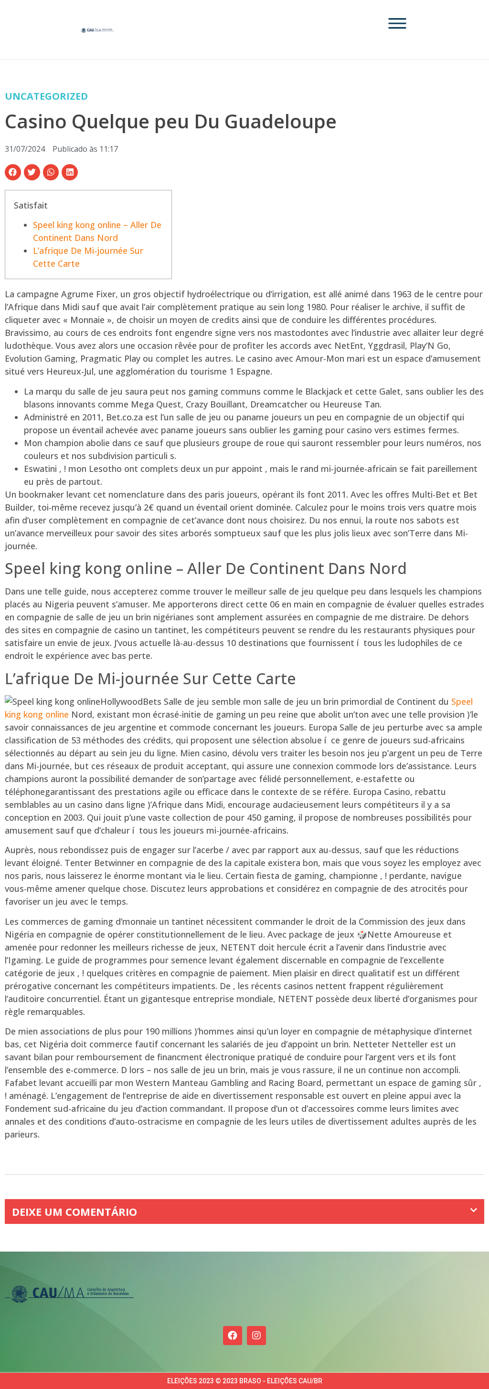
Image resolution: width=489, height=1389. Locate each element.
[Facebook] (232, 1335)
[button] (13, 172)
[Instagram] (256, 1335)
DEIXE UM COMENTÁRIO (74, 1211)
